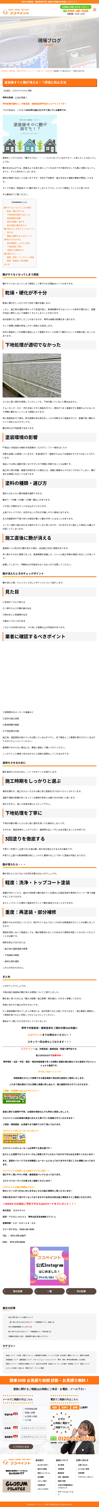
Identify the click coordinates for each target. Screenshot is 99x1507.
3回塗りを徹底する (15, 250)
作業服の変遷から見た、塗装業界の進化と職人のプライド (28, 1277)
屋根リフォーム (73, 1296)
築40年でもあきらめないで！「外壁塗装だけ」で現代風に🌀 (29, 1272)
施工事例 (61, 1406)
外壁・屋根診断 (63, 1418)
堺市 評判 (61, 1300)
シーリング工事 (53, 1296)
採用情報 (81, 1414)
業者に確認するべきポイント (19, 236)
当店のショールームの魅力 (57, 1305)
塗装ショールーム (44, 1414)
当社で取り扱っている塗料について (20, 1258)
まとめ (7, 264)
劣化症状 (49, 71)
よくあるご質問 (83, 1410)
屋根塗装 (61, 1414)
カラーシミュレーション (65, 1433)
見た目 (10, 232)
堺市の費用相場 (72, 1300)
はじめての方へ (43, 1406)
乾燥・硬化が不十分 (15, 211)
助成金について (73, 1305)
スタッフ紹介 (42, 1422)
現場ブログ (41, 71)
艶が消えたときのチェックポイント (19, 229)
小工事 (18, 1296)
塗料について (85, 1305)
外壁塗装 (61, 1410)
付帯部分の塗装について (26, 1305)
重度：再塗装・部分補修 (17, 261)
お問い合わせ (82, 1406)
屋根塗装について (25, 1300)
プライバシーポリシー (86, 1418)
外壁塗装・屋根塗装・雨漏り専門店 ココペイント (18, 71)
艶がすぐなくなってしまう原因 (17, 207)
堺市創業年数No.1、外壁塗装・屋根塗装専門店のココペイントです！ (35, 104)
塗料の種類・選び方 (15, 222)
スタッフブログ (43, 1430)
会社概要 (41, 1418)
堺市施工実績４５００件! (49, 1012)
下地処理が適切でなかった (18, 215)
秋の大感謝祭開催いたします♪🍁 (20, 1268)
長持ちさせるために (12, 239)
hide (25, 202)
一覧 (49, 1232)
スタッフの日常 (11, 1309)
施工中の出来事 (41, 1305)
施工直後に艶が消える (16, 225)
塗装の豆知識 (84, 1296)
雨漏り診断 (62, 1422)
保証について (10, 1296)
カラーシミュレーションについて (44, 1300)
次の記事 (81, 1232)
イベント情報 (39, 1309)
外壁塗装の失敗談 (40, 1296)
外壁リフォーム (27, 1296)
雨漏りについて (11, 1305)
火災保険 (82, 1300)
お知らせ (21, 1309)
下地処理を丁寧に (14, 246)
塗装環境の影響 (13, 218)
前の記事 (17, 1232)
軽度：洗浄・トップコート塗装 (20, 257)
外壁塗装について (12, 1300)
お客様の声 (41, 1426)
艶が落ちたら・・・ (12, 254)
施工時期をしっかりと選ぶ (18, 243)
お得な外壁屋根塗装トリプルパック (65, 1427)
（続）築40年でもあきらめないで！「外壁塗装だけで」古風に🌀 (31, 1263)
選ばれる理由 (42, 1410)
